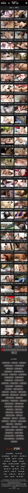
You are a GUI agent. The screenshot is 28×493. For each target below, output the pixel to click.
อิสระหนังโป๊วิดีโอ (9, 453)
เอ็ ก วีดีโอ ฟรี (20, 438)
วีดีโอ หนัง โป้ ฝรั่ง (18, 406)
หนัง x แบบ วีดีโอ (9, 429)
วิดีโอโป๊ (12, 466)
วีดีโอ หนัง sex (14, 400)
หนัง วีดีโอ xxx (9, 432)
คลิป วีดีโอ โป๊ (23, 456)
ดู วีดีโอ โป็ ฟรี (14, 383)
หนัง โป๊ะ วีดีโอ (19, 435)
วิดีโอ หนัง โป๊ (21, 474)
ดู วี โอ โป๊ (5, 374)
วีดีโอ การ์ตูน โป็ (10, 397)
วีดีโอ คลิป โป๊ (7, 468)
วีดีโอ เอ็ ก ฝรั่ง (9, 412)
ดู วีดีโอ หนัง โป (19, 377)
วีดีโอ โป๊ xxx (18, 424)
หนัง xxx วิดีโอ (18, 453)
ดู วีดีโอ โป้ (13, 471)
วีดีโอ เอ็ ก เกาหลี (10, 415)
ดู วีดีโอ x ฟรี (13, 374)
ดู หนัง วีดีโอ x (19, 386)
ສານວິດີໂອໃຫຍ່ (6, 466)
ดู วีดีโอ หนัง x (22, 374)
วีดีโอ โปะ (22, 418)
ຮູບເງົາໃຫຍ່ (23, 463)
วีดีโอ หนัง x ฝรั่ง (9, 403)
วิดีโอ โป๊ (14, 458)
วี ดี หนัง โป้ (8, 389)
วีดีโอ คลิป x (19, 397)
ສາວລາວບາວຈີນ (21, 471)
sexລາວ (5, 474)
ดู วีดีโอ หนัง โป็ (9, 380)
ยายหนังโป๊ (20, 458)
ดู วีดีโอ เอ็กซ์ (5, 383)
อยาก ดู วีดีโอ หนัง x (9, 438)
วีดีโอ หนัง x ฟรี (19, 403)
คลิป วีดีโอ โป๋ (9, 368)
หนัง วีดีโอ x (19, 429)
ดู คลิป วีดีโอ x (8, 371)
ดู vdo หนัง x (18, 368)
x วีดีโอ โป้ (14, 362)
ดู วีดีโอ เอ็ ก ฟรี (18, 380)
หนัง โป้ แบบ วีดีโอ (9, 435)
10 (22, 350)
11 (25, 350)
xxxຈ (17, 466)
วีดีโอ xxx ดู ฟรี (14, 394)
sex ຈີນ (22, 468)
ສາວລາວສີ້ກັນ (7, 458)
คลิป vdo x (22, 362)
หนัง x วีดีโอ (13, 488)
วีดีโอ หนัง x (23, 400)
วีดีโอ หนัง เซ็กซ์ (9, 406)
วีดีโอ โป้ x (13, 421)
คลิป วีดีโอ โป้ (14, 456)
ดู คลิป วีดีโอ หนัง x (19, 371)
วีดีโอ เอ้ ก (19, 415)
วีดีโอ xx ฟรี (5, 394)
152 (13, 352)
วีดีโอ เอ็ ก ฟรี (19, 412)
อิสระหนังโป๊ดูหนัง (5, 456)
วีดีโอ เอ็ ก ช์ (18, 409)
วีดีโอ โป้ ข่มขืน (22, 421)
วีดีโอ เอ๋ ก (15, 418)
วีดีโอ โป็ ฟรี (5, 421)
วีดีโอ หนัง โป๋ (9, 409)
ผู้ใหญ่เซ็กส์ (14, 461)
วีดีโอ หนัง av (5, 400)
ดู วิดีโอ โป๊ (6, 471)
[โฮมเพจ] (14, 448)
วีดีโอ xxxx (23, 394)
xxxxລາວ (23, 466)
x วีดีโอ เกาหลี (6, 362)
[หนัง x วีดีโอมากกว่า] (26, 3)
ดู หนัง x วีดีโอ (9, 386)
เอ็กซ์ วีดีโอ (14, 441)
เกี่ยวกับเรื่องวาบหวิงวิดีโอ (14, 463)
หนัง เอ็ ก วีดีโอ (19, 432)
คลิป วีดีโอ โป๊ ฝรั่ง (19, 365)
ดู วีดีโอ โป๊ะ (23, 383)
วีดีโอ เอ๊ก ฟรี (6, 418)
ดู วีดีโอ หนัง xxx (9, 377)
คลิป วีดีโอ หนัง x (8, 365)
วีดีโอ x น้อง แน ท (18, 389)
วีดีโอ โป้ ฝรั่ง (9, 424)
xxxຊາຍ (6, 476)
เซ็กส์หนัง (4, 463)
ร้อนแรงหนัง (21, 461)
